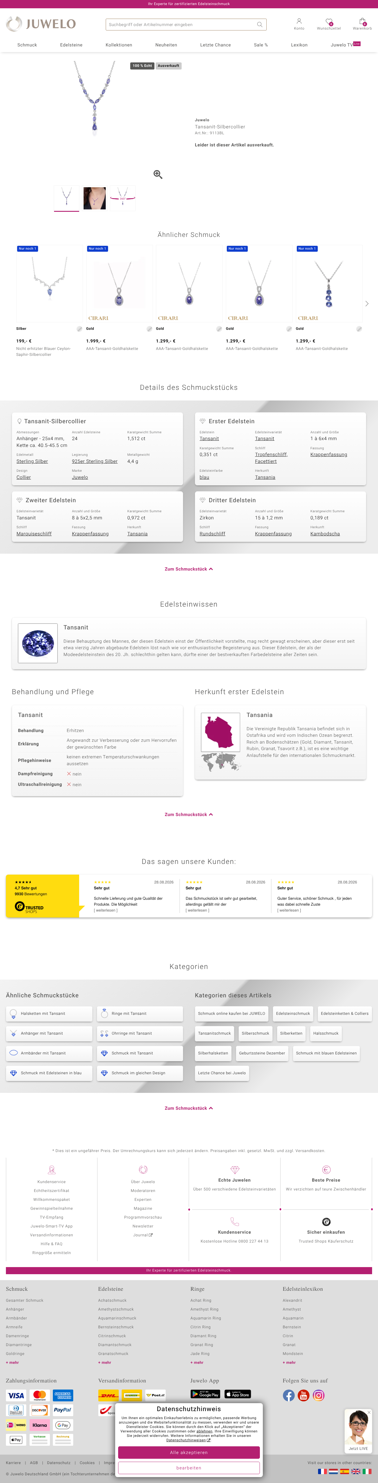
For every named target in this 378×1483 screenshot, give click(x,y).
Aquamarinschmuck (117, 1318)
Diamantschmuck (115, 1345)
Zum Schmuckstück (186, 569)
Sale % (261, 45)
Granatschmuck (113, 1354)
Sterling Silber (32, 461)
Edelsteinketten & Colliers (345, 1014)
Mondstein (293, 1354)
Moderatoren (143, 1191)
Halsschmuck (325, 1033)
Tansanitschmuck (214, 1033)
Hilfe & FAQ (52, 1244)
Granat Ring (201, 1345)
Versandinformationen (51, 1235)
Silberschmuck (255, 1033)
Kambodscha (325, 533)
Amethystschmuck (116, 1309)
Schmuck (27, 45)
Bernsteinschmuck (116, 1327)
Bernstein (292, 1327)
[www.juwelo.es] (344, 1471)
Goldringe (15, 1354)
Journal (140, 1235)
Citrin (288, 1336)
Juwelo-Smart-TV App (52, 1226)
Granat (289, 1345)
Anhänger (15, 1309)
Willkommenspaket (51, 1200)
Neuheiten (166, 45)
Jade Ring (200, 1354)
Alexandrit (292, 1300)
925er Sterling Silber (95, 461)
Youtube (303, 1395)
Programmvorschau (143, 1217)
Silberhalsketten (213, 1053)
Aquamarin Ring (205, 1318)
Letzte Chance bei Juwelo (222, 1073)
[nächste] (366, 303)
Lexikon (299, 45)
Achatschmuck (112, 1300)
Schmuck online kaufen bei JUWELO (231, 1014)
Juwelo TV (345, 45)
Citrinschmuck (112, 1336)
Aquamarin (293, 1318)
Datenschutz (59, 1463)
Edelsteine (71, 45)
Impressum (114, 1463)
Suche (260, 24)
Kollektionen (119, 45)
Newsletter (143, 1226)
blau (204, 477)
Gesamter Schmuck (24, 1300)
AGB (34, 1463)
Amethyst (292, 1309)
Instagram (319, 1395)
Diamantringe (19, 1345)
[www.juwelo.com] (355, 1471)
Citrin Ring (200, 1327)
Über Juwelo (143, 1182)
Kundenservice (52, 1182)
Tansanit (209, 438)
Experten (143, 1200)
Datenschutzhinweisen (186, 1440)
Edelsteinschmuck (293, 1014)
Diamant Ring (203, 1336)
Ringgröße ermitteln (51, 1253)
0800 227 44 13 (254, 1241)
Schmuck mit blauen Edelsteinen (326, 1053)
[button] (299, 25)
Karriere (13, 1463)
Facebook (289, 1395)
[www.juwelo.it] (367, 1471)
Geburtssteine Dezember (262, 1053)
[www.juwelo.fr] (322, 1471)
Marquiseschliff (34, 533)
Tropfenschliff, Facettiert (271, 458)
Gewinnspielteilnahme (51, 1208)
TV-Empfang (51, 1217)
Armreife (14, 1327)
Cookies (87, 1463)
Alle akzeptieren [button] (189, 1453)
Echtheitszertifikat (51, 1191)
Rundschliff (212, 533)
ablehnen (205, 1431)
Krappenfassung (328, 454)
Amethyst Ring (204, 1309)
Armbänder (16, 1318)
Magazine (143, 1208)
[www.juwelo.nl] (333, 1471)
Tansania (265, 477)
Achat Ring (200, 1300)
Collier (24, 477)
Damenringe (17, 1336)
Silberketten (291, 1033)
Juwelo (80, 477)
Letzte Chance (215, 45)
